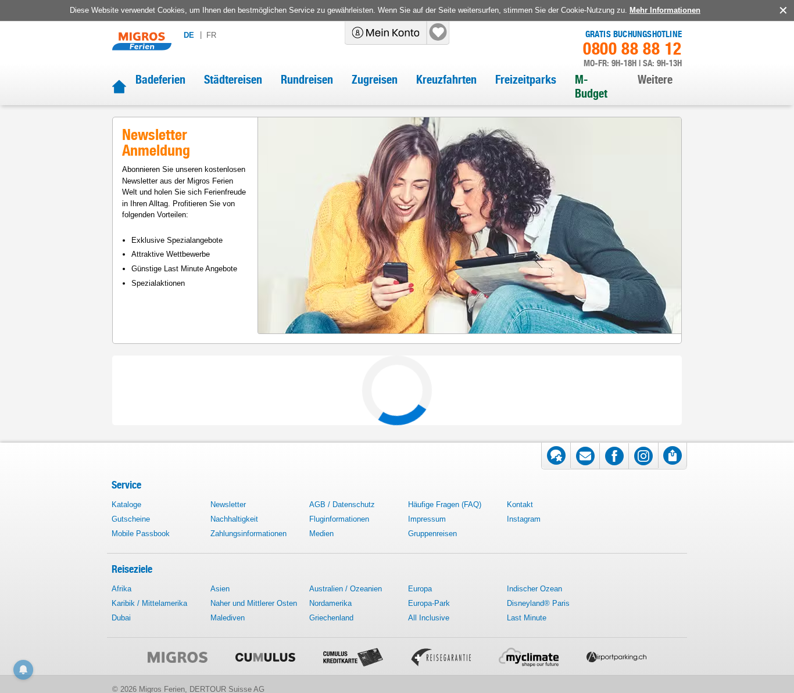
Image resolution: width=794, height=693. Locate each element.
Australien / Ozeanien (345, 588)
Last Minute (526, 617)
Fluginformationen (339, 519)
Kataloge (126, 504)
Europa (420, 588)
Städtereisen (233, 80)
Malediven (227, 617)
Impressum (427, 519)
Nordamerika (330, 603)
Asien (220, 588)
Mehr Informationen (665, 10)
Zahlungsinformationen (248, 533)
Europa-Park (429, 603)
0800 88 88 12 (632, 49)
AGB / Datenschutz (342, 504)
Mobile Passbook (141, 533)
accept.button (782, 10)
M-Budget (591, 86)
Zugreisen (375, 80)
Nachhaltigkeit (234, 519)
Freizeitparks (525, 80)
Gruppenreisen (432, 533)
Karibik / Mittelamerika (149, 603)
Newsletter (228, 504)
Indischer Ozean (534, 588)
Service (126, 485)
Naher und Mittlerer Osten (253, 603)
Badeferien (160, 80)
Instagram (524, 519)
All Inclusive (428, 617)
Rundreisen (307, 80)
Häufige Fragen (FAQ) (444, 504)
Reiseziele (132, 569)
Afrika (121, 588)
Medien (321, 533)
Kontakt (520, 504)
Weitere (655, 80)
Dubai (121, 617)
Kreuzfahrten (446, 80)
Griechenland (331, 617)
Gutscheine (131, 519)
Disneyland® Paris (538, 603)
